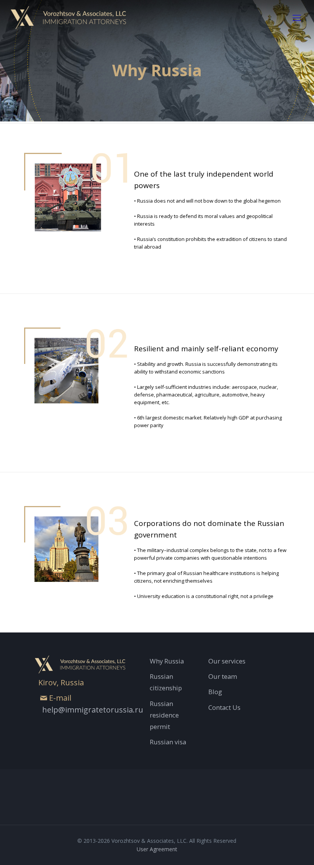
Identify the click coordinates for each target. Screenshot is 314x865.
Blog (215, 691)
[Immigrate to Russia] (68, 17)
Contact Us (224, 707)
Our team (222, 676)
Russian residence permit (164, 715)
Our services (226, 661)
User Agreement (157, 849)
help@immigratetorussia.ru (92, 709)
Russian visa (168, 741)
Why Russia (167, 661)
